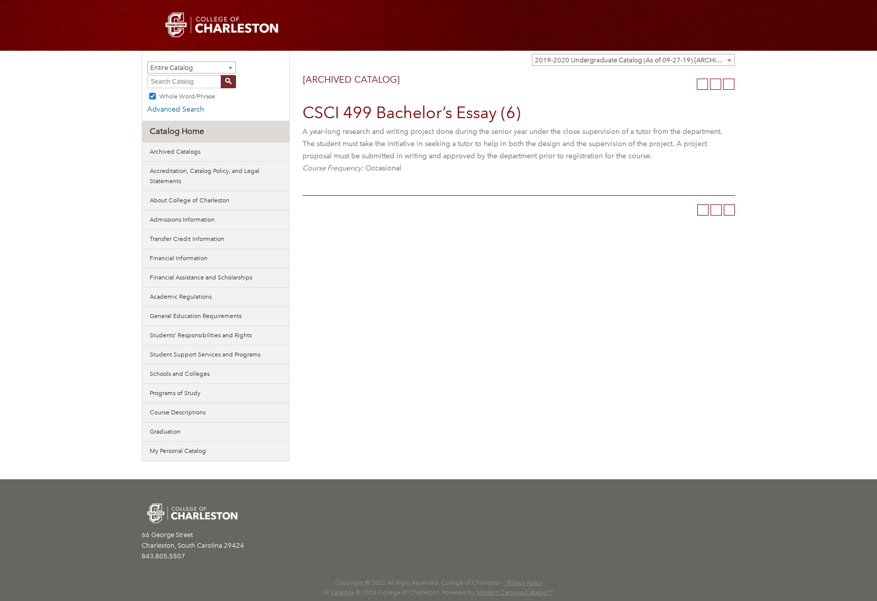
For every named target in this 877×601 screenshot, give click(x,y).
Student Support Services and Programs (205, 354)
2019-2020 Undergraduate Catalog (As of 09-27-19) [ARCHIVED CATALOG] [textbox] (634, 60)
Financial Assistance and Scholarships (201, 277)
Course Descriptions (178, 412)
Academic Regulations (181, 296)
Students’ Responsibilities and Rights (201, 335)
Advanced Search (175, 109)
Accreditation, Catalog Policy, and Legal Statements (204, 176)
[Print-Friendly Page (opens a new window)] (715, 84)
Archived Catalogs (175, 151)
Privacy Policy (525, 582)
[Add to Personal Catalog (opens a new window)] (702, 84)
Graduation (165, 431)
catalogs (342, 592)
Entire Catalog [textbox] (171, 68)
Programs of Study (175, 393)
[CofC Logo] (221, 24)
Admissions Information (182, 219)
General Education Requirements (196, 316)
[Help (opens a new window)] (728, 84)
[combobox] (633, 60)
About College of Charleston (189, 200)
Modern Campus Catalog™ (515, 592)
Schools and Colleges (180, 373)
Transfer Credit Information (187, 238)
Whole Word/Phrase (187, 95)
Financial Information (179, 258)
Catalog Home (177, 131)
